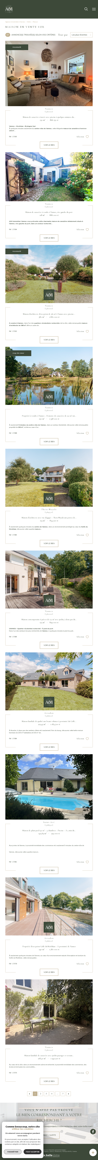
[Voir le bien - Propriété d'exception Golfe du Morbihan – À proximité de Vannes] (49, 906)
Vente (29, 22)
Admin (51, 1151)
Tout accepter (32, 1152)
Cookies (75, 1151)
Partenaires (58, 1151)
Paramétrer (12, 1152)
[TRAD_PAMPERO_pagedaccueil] (9, 13)
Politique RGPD (66, 1151)
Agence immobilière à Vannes (15, 22)
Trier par (63, 34)
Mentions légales (43, 1151)
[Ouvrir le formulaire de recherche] (86, 9)
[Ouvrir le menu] (94, 9)
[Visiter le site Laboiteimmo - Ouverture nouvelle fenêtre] (49, 1157)
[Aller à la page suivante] (68, 1093)
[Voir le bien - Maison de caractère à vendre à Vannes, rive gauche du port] (49, 176)
